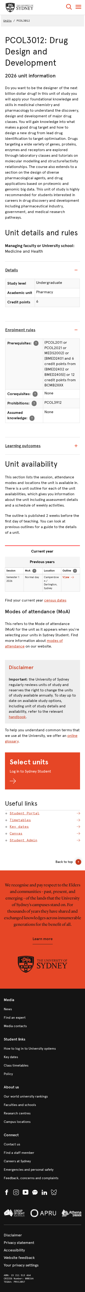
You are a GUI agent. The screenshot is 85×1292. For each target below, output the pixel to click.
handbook (17, 717)
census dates (55, 600)
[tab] (42, 270)
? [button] (36, 343)
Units (7, 20)
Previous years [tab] (42, 562)
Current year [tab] (42, 551)
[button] (69, 7)
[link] (42, 1009)
